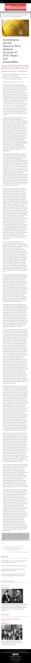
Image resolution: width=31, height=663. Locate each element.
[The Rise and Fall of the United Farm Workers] (11, 632)
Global (19, 71)
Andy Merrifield (4, 587)
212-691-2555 (16, 661)
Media (8, 71)
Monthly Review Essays (7, 581)
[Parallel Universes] (12, 596)
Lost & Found (5, 615)
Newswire (24, 71)
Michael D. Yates (5, 623)
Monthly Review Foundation (15, 656)
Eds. (7, 556)
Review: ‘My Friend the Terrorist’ (8, 565)
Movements (13, 71)
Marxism (5, 71)
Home (3, 14)
